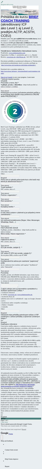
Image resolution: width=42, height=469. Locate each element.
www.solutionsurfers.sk (24, 294)
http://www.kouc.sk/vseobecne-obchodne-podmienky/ (18, 65)
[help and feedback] (2, 437)
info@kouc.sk (20, 57)
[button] (21, 3)
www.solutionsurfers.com (17, 53)
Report (24, 429)
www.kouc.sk (11, 57)
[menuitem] (23, 447)
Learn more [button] (31, 77)
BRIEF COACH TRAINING (20, 18)
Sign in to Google (6, 77)
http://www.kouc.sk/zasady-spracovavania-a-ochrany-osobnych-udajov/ (18, 385)
